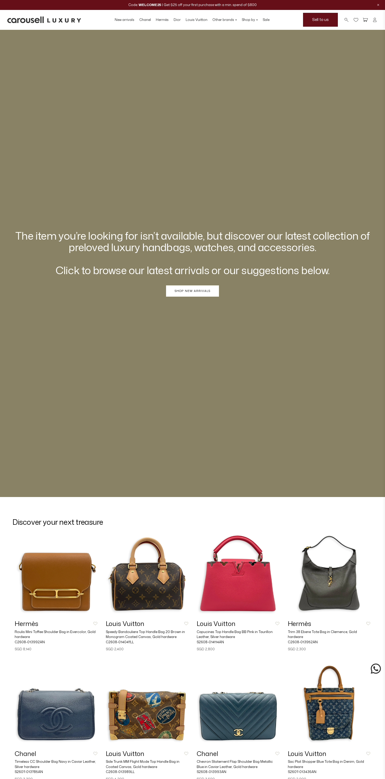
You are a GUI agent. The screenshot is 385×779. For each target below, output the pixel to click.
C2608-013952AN (303, 642)
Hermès (162, 19)
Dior (177, 19)
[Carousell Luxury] (44, 19)
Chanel (145, 19)
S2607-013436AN (302, 771)
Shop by (250, 19)
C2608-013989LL (120, 771)
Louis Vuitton (196, 19)
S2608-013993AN (211, 771)
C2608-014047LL (120, 642)
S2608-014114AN (210, 642)
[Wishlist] (356, 20)
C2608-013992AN (30, 642)
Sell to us (320, 19)
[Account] (375, 20)
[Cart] (365, 20)
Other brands (224, 19)
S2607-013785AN (29, 771)
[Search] (346, 20)
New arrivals (124, 19)
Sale (266, 19)
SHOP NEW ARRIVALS (192, 291)
